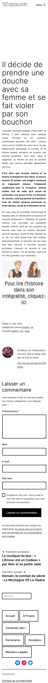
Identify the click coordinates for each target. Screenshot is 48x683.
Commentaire (10, 411)
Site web (7, 478)
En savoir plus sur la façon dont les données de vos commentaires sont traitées (22, 533)
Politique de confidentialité (17, 680)
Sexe (27, 331)
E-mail (5, 461)
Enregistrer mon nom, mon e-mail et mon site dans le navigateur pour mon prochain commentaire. (26, 499)
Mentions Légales (17, 652)
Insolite (25, 327)
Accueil (10, 615)
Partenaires (13, 640)
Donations (35, 640)
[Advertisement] (24, 35)
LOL (21, 331)
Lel (31, 327)
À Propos (29, 615)
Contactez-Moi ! (16, 628)
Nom (4, 444)
